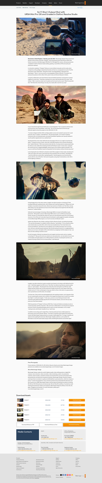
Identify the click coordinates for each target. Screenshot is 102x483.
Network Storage (39, 464)
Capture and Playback (20, 468)
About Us (77, 461)
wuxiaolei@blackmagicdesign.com (73, 438)
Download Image (76, 53)
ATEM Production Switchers (21, 463)
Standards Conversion (40, 459)
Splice (55, 3)
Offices (77, 459)
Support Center (58, 461)
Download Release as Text (51, 424)
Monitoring (38, 463)
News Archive (25, 7)
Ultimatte (18, 464)
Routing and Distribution (40, 468)
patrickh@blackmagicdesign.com (26, 450)
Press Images (32, 7)
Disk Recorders (19, 466)
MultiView (38, 466)
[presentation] (18, 37)
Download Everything (74, 424)
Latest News (18, 7)
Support (31, 3)
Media (50, 3)
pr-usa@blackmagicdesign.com (49, 450)
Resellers (25, 3)
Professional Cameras (20, 459)
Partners (77, 463)
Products (18, 3)
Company (44, 3)
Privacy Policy (78, 466)
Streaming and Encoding (40, 469)
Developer (37, 3)
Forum (60, 3)
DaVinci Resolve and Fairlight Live (22, 461)
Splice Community (59, 468)
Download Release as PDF (28, 424)
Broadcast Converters (40, 461)
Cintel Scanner (19, 469)
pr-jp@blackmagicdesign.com (49, 438)
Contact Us (58, 463)
